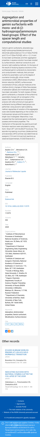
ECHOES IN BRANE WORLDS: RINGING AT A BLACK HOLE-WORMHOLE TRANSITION (17, 352)
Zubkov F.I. (21, 162)
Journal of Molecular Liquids (15, 171)
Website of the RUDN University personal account (21, 412)
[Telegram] (12, 331)
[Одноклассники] (9, 331)
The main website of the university (21, 410)
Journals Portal (21, 407)
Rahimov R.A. (12, 152)
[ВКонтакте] (6, 331)
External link (9, 199)
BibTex (21, 324)
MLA (12, 324)
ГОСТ (7, 324)
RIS (16, 324)
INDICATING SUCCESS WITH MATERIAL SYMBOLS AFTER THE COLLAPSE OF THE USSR (19, 374)
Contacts (21, 401)
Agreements (21, 404)
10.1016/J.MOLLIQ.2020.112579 (17, 206)
